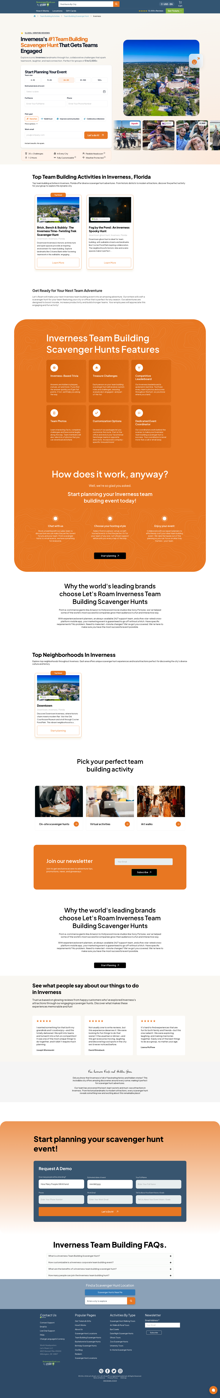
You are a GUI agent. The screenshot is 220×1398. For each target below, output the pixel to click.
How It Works (80, 1325)
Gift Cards (71, 11)
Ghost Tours (115, 1337)
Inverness (97, 16)
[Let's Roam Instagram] (120, 1372)
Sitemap (123, 1378)
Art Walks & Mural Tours (119, 1325)
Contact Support (47, 1322)
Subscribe (143, 872)
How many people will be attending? (52, 1177)
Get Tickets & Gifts (83, 1321)
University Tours (116, 1345)
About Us (79, 1329)
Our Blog (78, 1350)
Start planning (108, 555)
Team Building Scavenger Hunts (88, 1337)
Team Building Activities (50, 16)
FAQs (42, 1335)
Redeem (78, 1354)
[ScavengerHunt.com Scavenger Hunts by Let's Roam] (46, 6)
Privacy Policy (113, 1378)
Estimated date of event (96, 1177)
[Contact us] (101, 1372)
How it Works (42, 11)
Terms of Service (99, 1378)
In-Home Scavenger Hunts (121, 1350)
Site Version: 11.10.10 (110, 1380)
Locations (57, 11)
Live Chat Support (47, 1331)
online (44, 1317)
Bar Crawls (114, 1329)
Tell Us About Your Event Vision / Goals (150, 1193)
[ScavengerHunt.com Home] (35, 16)
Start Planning (108, 965)
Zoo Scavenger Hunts (119, 1341)
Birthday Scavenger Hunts (86, 1345)
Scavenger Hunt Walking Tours (122, 1321)
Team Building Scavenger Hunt (76, 16)
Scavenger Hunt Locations (86, 1333)
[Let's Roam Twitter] (114, 1372)
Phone (41, 1193)
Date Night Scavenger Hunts (121, 1333)
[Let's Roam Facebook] (107, 1372)
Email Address (152, 1320)
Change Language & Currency (52, 1339)
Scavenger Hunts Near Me (110, 1292)
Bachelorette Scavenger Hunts (88, 1341)
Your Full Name (141, 1177)
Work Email (91, 1193)
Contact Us (48, 1315)
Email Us (43, 1326)
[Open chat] (213, 1390)
